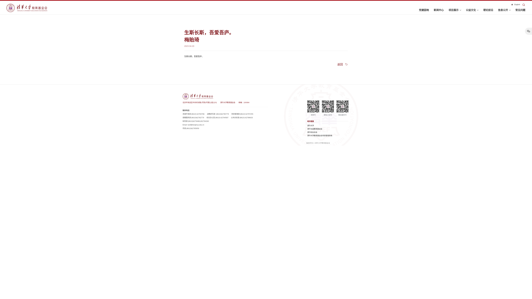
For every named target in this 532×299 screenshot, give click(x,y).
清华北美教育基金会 (314, 129)
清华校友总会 (312, 132)
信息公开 (503, 10)
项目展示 (454, 10)
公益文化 (471, 10)
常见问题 (520, 10)
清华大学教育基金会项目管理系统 (319, 136)
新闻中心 (439, 10)
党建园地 (424, 10)
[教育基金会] (26, 8)
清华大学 (310, 126)
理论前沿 (488, 10)
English (517, 5)
